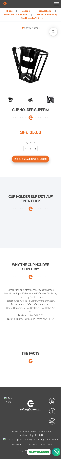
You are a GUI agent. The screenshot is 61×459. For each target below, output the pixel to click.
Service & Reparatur (41, 431)
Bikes (9, 10)
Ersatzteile (45, 10)
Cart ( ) (32, 27)
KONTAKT (42, 444)
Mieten (23, 435)
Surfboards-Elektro (32, 18)
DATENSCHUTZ (30, 444)
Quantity (30, 142)
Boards (26, 10)
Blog (31, 435)
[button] (53, 32)
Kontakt (39, 435)
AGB (50, 444)
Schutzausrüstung (47, 14)
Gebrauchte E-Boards (15, 14)
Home (14, 431)
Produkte (24, 431)
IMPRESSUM (17, 444)
